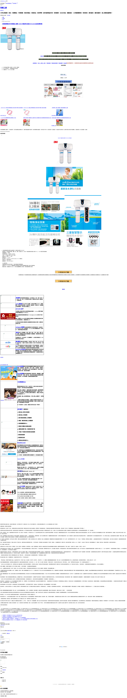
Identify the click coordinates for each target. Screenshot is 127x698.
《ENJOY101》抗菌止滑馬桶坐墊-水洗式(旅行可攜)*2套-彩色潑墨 (34, 107)
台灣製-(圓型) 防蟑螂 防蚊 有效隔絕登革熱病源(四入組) (61, 117)
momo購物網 (19, 303)
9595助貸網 (20, 366)
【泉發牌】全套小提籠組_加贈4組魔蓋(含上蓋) (60, 107)
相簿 (3, 17)
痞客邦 (8, 630)
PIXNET (56, 684)
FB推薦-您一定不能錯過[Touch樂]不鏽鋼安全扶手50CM (12, 616)
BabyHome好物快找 (21, 349)
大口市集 (22, 486)
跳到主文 (2, 10)
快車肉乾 (20, 503)
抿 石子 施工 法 (3, 115)
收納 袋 (42, 56)
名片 (3, 19)
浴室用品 (35, 63)
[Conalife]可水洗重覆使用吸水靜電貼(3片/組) (8, 117)
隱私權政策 (69, 684)
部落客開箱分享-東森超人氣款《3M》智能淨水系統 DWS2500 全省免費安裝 (22, 23)
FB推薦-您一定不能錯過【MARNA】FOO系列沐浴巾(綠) (12, 615)
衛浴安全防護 (55, 63)
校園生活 (8, 633)
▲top (1, 635)
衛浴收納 (49, 63)
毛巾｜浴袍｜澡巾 (42, 63)
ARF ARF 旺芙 (19, 308)
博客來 (17, 332)
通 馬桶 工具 (54, 125)
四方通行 (20, 409)
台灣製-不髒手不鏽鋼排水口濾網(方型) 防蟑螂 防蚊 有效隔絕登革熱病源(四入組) (37, 117)
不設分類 (8, 15)
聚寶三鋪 (3, 8)
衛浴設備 (61, 63)
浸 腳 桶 (1, 357)
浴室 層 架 (2, 400)
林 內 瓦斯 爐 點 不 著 (4, 364)
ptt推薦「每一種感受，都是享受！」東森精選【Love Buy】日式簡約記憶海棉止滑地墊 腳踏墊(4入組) (20, 618)
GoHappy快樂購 (20, 327)
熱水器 (65, 63)
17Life (17, 345)
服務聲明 (73, 684)
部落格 (3, 18)
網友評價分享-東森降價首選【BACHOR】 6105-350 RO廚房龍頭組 (14, 617)
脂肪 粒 (63, 289)
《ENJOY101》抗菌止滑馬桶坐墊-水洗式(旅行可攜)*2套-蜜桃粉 (12, 107)
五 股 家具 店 (54, 115)
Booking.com (21, 442)
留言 (10, 630)
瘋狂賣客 (18, 341)
